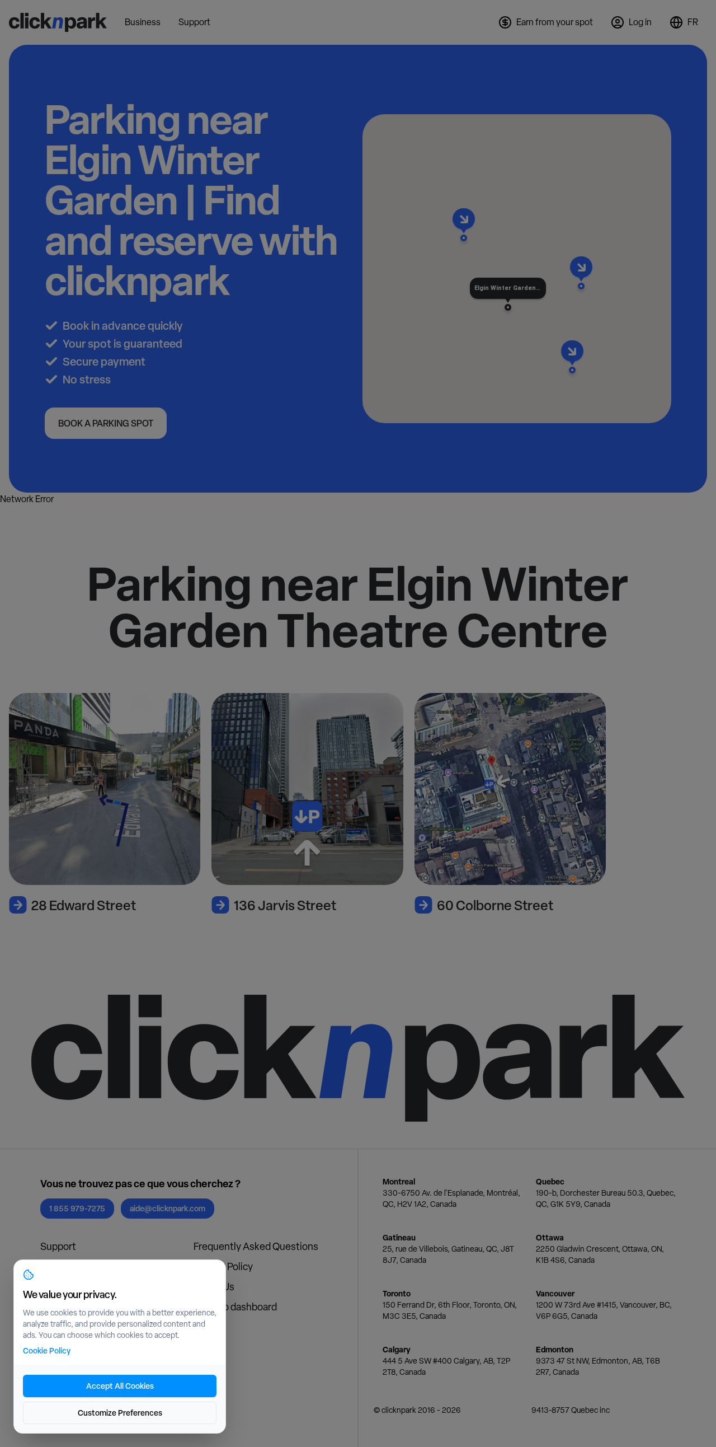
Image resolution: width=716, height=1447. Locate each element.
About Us (214, 1286)
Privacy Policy (223, 1266)
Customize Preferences (120, 1412)
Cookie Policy (46, 1350)
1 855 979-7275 (77, 1208)
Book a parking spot (105, 423)
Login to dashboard (235, 1306)
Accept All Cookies (120, 1385)
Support (58, 1246)
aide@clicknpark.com (167, 1208)
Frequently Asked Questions (256, 1246)
